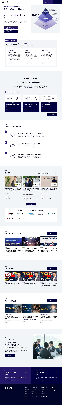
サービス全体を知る (51, 114)
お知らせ (43, 391)
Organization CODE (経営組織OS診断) (12, 104)
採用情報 (43, 393)
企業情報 (43, 389)
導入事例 (25, 396)
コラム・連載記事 (35, 389)
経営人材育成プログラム (46, 109)
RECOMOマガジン (44, 396)
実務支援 (26, 391)
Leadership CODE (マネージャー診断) (30, 104)
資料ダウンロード (54, 387)
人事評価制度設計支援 (27, 109)
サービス (25, 387)
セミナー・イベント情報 (35, 396)
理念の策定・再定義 (9, 106)
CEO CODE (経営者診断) (46, 104)
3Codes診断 (27, 389)
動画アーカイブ (34, 393)
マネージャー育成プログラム (28, 106)
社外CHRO (44, 106)
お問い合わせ (54, 390)
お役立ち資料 (34, 391)
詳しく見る (30, 204)
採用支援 (7, 109)
